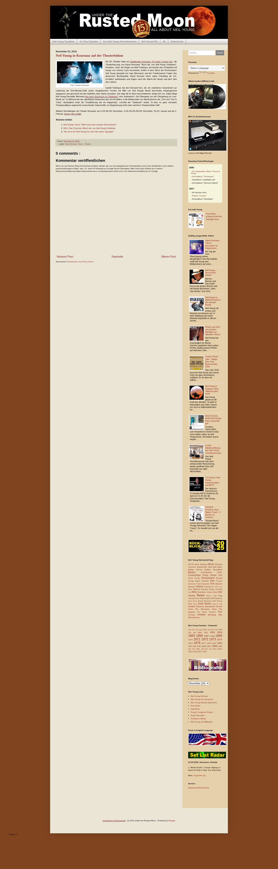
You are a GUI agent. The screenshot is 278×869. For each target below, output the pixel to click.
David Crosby (194, 578)
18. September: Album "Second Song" (205, 172)
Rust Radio (195, 706)
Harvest (192, 587)
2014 (220, 649)
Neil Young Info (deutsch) (202, 699)
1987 (209, 646)
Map (190, 592)
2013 (215, 649)
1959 (190, 633)
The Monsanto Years (207, 609)
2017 (200, 652)
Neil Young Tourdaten (63, 41)
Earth (198, 581)
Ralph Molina (193, 601)
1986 (204, 646)
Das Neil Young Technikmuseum (120, 41)
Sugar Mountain (198, 715)
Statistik (192, 606)
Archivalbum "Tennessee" (203, 176)
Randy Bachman (205, 601)
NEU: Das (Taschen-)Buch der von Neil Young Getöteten (89, 128)
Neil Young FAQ (149, 41)
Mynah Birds (212, 592)
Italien (217, 587)
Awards (200, 567)
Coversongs (195, 575)
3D (164, 41)
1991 (190, 649)
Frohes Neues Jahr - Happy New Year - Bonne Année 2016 (211, 361)
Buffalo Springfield (213, 570)
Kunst (212, 589)
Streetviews (210, 606)
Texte (191, 609)
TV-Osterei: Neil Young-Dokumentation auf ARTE (212, 481)
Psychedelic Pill (207, 598)
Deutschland (208, 578)
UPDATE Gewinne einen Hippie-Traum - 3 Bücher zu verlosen (213, 512)
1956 (213, 630)
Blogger (172, 821)
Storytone (200, 606)
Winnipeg (213, 615)
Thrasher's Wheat (198, 719)
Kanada (205, 589)
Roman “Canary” (199, 196)
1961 (201, 632)
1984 (195, 646)
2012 (211, 649)
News (81, 144)
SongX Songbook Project (202, 712)
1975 (191, 643)
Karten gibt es (72, 114)
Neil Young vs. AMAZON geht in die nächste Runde (213, 301)
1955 (209, 630)
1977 (204, 643)
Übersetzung (193, 617)
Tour (220, 611)
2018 (205, 652)
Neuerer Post (65, 256)
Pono (197, 598)
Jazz (220, 587)
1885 (190, 630)
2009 (203, 649)
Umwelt (202, 614)
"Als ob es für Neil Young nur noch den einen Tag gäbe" (88, 131)
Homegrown (209, 587)
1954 (205, 630)
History (200, 586)
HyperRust (195, 709)
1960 (195, 633)
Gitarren (218, 584)
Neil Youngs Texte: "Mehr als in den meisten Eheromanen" (89, 124)
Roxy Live (193, 604)
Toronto (213, 612)
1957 (216, 630)
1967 (207, 636)
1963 (213, 632)
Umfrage (192, 615)
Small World (205, 603)
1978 (209, 643)
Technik (219, 606)
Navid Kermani (71, 144)
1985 (199, 646)
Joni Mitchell (194, 589)
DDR (220, 575)
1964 (219, 632)
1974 (219, 639)
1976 (198, 642)
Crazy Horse (210, 575)
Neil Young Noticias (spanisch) (204, 703)
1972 (205, 639)
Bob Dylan (217, 567)
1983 (190, 646)
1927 (193, 630)
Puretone (218, 598)
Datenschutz (177, 41)
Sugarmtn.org (200, 775)
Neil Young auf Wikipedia (201, 722)
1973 (213, 639)
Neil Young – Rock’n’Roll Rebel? (211, 272)
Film (213, 581)
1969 (218, 635)
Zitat (220, 615)
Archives (218, 564)
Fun (212, 583)
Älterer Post (168, 256)
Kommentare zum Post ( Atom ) (80, 262)
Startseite (117, 256)
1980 (214, 643)
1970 (190, 640)
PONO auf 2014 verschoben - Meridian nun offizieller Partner (213, 331)
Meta (194, 592)
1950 (201, 630)
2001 (198, 649)
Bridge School (196, 570)
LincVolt (218, 589)
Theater (88, 144)
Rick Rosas (217, 601)
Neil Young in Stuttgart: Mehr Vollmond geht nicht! (212, 390)
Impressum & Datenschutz (114, 821)
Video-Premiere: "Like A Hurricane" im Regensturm (212, 244)
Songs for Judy (217, 604)
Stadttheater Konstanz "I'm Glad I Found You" (151, 61)
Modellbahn (202, 592)
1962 (207, 633)
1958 (220, 630)
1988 (215, 646)
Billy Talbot (208, 567)
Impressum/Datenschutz (198, 788)
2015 (190, 652)
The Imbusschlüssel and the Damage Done (214, 216)
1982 (219, 643)
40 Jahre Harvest (199, 564)
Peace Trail (212, 596)
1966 (200, 635)
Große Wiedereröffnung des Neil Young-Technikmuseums (213, 449)
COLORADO (209, 572)
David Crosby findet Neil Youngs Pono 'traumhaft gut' (213, 419)
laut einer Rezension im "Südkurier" (101, 96)
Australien (192, 567)
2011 (207, 649)
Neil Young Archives (199, 696)
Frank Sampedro (203, 584)
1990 (220, 646)
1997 (194, 649)
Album (211, 564)
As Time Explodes (89, 41)
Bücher (194, 572)
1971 (197, 639)
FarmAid (205, 581)
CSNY (219, 572)
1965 (192, 635)
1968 (213, 636)
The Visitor (203, 612)
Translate (211, 73)
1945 (197, 630)
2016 (195, 652)
